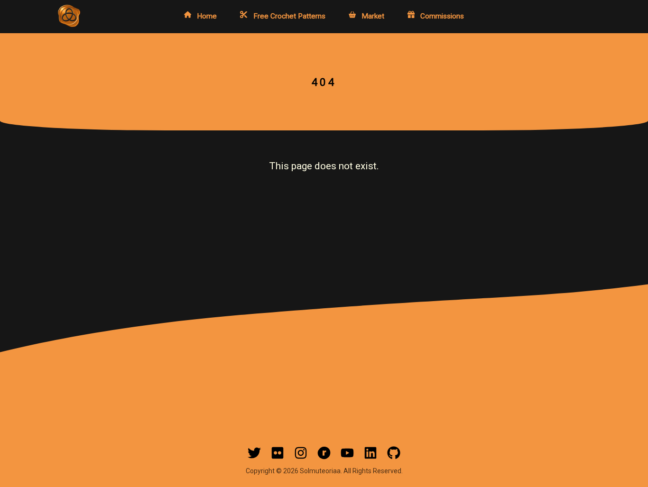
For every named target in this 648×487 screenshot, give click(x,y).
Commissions (442, 15)
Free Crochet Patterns (289, 15)
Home (207, 15)
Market (372, 15)
